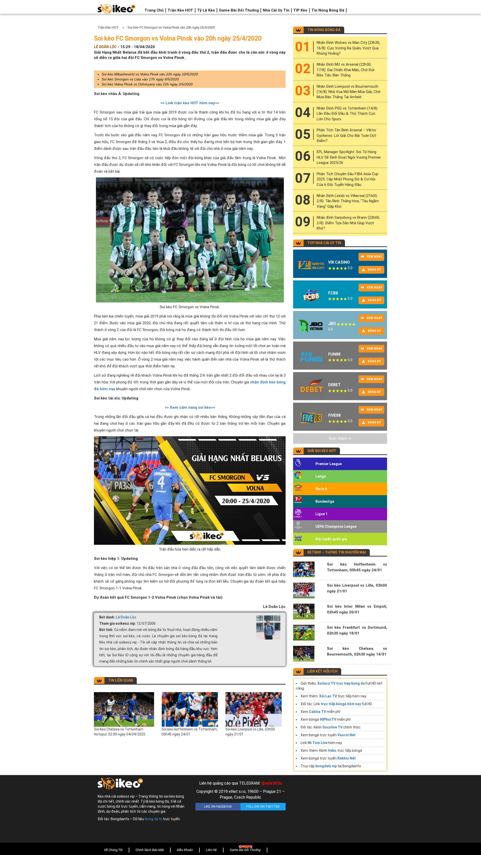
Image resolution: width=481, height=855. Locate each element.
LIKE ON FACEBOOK (218, 806)
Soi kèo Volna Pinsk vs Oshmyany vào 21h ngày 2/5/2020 (147, 84)
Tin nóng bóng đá (327, 10)
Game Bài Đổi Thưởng (239, 10)
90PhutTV (328, 719)
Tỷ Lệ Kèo (206, 10)
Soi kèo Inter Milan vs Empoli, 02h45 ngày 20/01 (357, 609)
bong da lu (153, 819)
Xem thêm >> (340, 438)
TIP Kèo (300, 10)
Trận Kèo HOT (180, 10)
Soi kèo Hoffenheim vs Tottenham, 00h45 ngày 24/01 (190, 731)
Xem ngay (374, 256)
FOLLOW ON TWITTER (263, 806)
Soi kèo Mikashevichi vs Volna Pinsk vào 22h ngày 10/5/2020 (149, 74)
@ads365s (271, 783)
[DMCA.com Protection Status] (338, 810)
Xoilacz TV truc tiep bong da (341, 683)
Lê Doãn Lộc (126, 617)
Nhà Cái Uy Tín (276, 10)
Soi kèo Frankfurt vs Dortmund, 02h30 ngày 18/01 (357, 630)
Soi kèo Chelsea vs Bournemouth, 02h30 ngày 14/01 (357, 651)
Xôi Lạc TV (328, 696)
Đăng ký (374, 269)
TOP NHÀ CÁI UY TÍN (324, 243)
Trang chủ (154, 10)
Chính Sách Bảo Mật (150, 850)
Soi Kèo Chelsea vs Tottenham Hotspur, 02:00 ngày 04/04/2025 (119, 731)
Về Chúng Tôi (113, 850)
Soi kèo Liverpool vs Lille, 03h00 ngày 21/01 (250, 731)
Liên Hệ (211, 850)
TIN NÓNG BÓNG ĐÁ (323, 30)
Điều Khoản (185, 850)
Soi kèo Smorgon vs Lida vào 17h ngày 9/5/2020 (140, 79)
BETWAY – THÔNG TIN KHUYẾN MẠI (336, 552)
